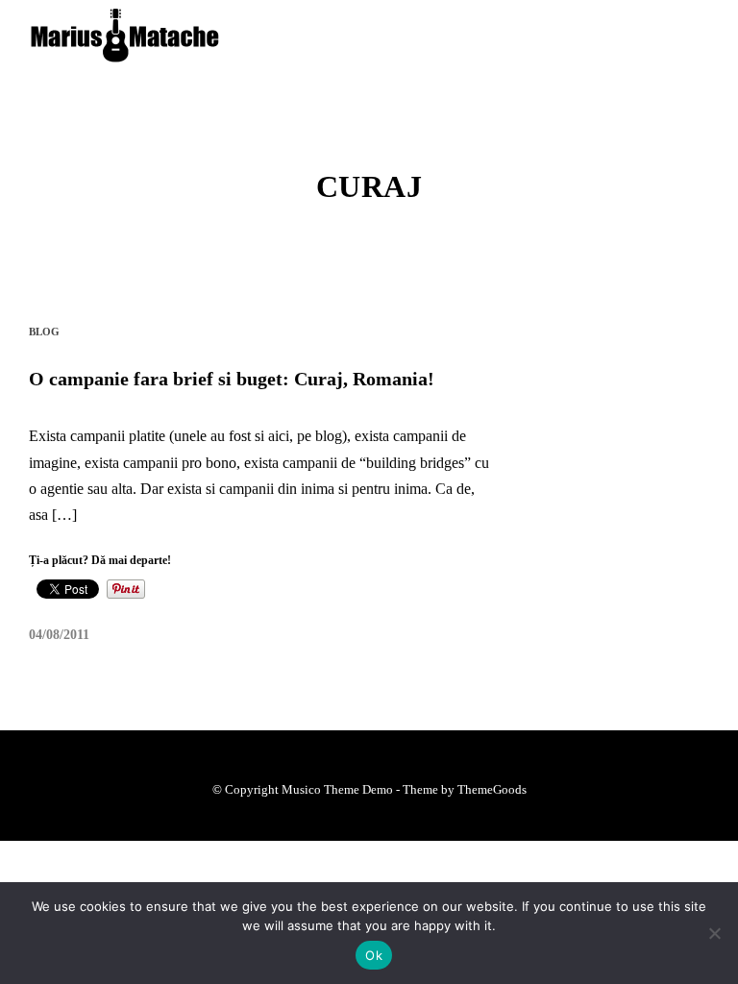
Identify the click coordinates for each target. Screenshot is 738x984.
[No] (714, 933)
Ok (373, 955)
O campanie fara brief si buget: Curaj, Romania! (231, 378)
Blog (44, 331)
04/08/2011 (59, 634)
